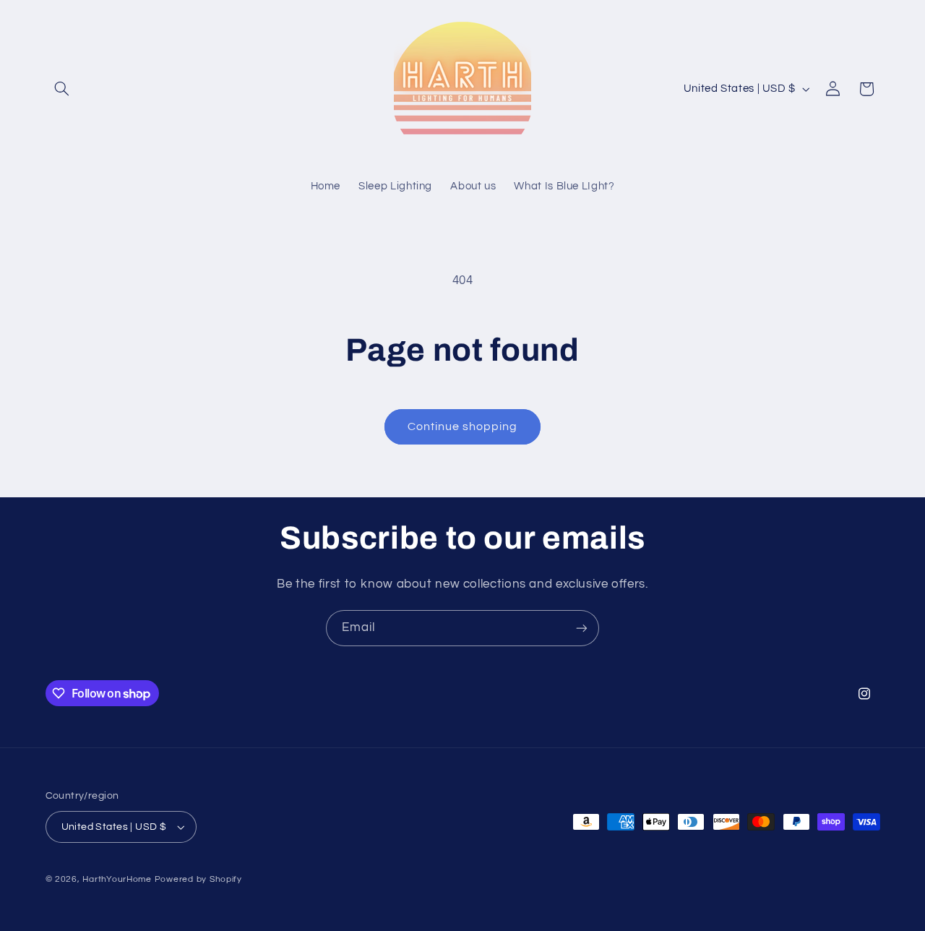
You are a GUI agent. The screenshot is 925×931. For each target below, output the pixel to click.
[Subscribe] (581, 627)
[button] (62, 89)
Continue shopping (463, 426)
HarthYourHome (117, 879)
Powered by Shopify (198, 879)
